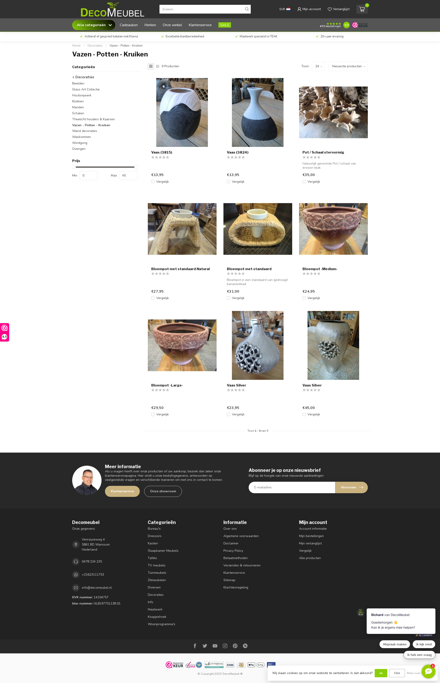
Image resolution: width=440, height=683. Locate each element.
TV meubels (156, 565)
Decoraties (95, 46)
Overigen (78, 149)
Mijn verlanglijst (310, 543)
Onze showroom (163, 491)
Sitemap (229, 580)
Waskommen (81, 137)
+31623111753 (93, 574)
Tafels (152, 558)
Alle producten (310, 558)
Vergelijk (162, 181)
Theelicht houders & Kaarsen (93, 119)
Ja (381, 673)
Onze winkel (172, 24)
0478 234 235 (92, 561)
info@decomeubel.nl (97, 587)
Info (150, 602)
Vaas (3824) (237, 152)
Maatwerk (155, 609)
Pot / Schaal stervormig (323, 152)
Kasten (153, 543)
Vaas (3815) (161, 152)
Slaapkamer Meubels (163, 551)
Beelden (78, 83)
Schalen (78, 113)
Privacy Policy (233, 551)
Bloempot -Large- (167, 385)
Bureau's (154, 528)
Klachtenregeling (235, 587)
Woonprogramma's (161, 624)
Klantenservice (200, 24)
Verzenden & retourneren (242, 565)
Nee (397, 673)
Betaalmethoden (235, 558)
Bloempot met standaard (249, 269)
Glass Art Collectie (86, 89)
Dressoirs (155, 536)
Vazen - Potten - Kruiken (126, 46)
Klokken (78, 101)
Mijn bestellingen (311, 536)
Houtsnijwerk (81, 95)
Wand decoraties (84, 131)
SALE (224, 24)
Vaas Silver (236, 385)
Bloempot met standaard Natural (180, 269)
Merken (150, 24)
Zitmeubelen (157, 580)
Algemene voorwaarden (241, 536)
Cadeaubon (129, 24)
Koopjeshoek (157, 617)
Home (76, 46)
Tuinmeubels (157, 573)
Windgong (79, 143)
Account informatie (313, 528)
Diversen (154, 587)
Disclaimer (231, 543)
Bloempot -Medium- (320, 269)
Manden (78, 107)
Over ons (230, 528)
